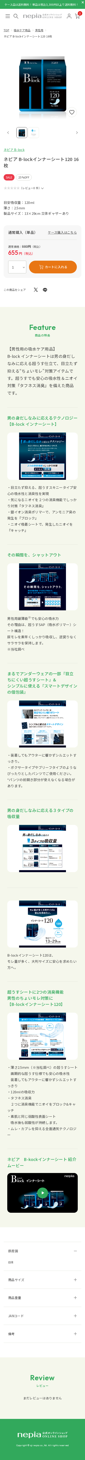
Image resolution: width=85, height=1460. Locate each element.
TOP (6, 30)
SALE (9, 177)
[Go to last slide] (8, 132)
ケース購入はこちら (62, 232)
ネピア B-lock (14, 149)
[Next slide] (76, 132)
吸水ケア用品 (22, 30)
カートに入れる (56, 267)
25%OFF (23, 177)
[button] (21, 132)
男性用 (39, 30)
